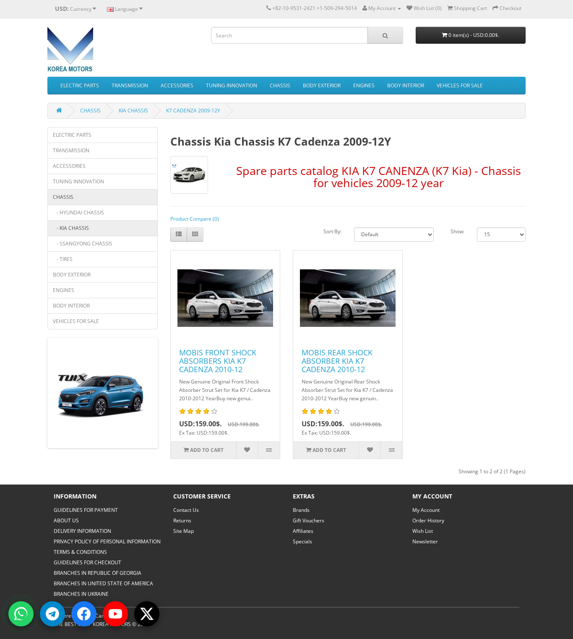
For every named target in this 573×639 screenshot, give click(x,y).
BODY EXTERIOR (322, 85)
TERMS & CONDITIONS (80, 552)
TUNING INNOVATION (231, 85)
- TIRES (63, 259)
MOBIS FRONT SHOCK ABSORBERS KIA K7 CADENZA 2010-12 (217, 360)
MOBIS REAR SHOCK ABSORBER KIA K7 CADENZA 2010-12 (337, 360)
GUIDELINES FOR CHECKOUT (87, 562)
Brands (301, 510)
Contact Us (186, 510)
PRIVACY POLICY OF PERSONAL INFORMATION (107, 541)
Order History (428, 520)
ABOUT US (66, 520)
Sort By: (332, 231)
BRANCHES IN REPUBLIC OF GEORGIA (97, 572)
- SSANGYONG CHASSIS (82, 243)
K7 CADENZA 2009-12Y (193, 110)
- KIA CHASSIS (71, 228)
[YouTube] (115, 613)
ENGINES (364, 85)
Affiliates (303, 531)
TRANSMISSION (130, 85)
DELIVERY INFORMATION (82, 531)
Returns (182, 520)
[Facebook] (83, 613)
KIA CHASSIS (133, 110)
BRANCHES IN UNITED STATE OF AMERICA (103, 583)
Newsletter (425, 541)
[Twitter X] (146, 613)
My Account (426, 510)
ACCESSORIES (177, 85)
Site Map (183, 531)
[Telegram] (52, 613)
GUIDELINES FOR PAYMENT (86, 510)
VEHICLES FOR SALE (460, 85)
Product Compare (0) (194, 218)
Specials (302, 541)
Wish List (422, 531)
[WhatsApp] (21, 613)
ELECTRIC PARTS (79, 85)
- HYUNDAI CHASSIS (78, 212)
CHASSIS (280, 85)
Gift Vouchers (308, 520)
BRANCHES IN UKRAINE (81, 593)
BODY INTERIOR (405, 85)
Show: (457, 231)
